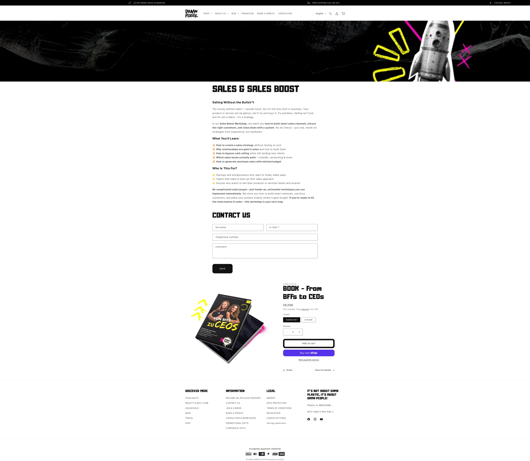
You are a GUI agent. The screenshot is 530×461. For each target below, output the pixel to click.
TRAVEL (189, 418)
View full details (323, 370)
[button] (207, 13)
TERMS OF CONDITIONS (279, 408)
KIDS (187, 423)
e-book (309, 319)
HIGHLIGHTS (191, 398)
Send (222, 268)
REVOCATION (273, 413)
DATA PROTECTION (276, 403)
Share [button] (289, 370)
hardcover (291, 319)
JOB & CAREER (233, 408)
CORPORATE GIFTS (236, 428)
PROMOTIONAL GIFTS (237, 423)
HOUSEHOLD (192, 408)
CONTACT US (233, 403)
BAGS (188, 413)
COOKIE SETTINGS (276, 418)
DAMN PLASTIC (260, 459)
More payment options (309, 360)
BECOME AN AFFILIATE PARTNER (243, 398)
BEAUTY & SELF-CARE (197, 403)
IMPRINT (271, 398)
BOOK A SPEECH (234, 413)
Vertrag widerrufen (276, 423)
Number (287, 326)
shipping (305, 309)
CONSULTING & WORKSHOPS (241, 418)
